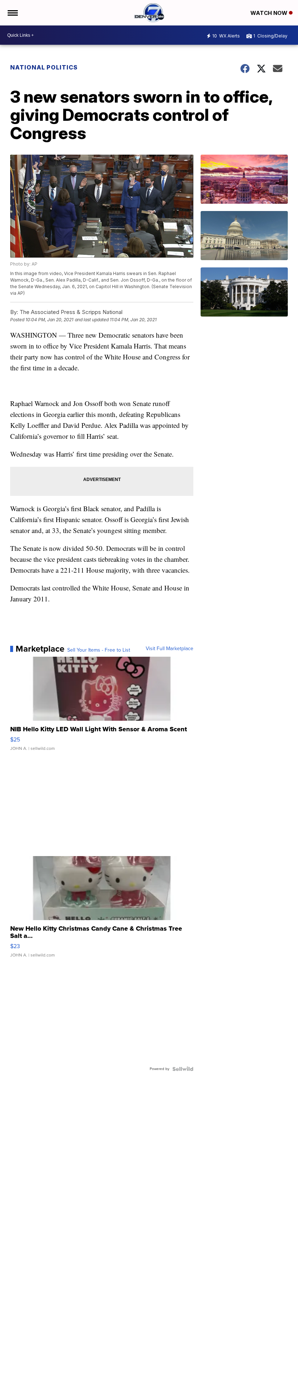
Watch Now (269, 12)
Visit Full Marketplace (169, 648)
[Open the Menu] (12, 12)
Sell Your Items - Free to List (98, 650)
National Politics (44, 67)
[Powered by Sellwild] (182, 1068)
